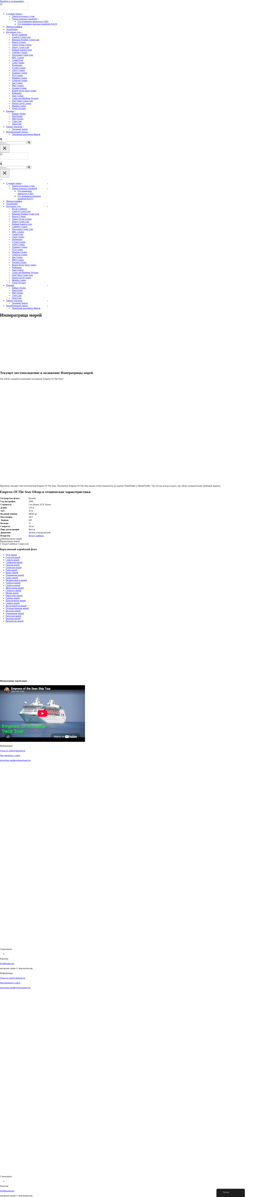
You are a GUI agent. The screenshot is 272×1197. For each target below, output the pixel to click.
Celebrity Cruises (19, 52)
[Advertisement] (85, 346)
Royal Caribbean (19, 34)
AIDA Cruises (18, 70)
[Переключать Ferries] (47, 285)
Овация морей (13, 565)
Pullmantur (17, 93)
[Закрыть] (4, 148)
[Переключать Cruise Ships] (47, 206)
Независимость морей (16, 580)
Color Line (17, 121)
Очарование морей (15, 575)
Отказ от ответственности (12, 750)
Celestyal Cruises (19, 80)
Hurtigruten (17, 65)
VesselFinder (12, 29)
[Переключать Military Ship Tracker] (47, 188)
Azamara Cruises (19, 73)
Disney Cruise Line (20, 47)
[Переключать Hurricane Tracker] (47, 300)
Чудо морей (11, 555)
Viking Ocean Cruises (22, 45)
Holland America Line (22, 50)
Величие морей (13, 618)
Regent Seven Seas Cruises (24, 90)
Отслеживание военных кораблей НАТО (37, 24)
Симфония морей (14, 562)
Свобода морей (13, 583)
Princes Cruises (19, 42)
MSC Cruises (18, 57)
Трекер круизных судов (23, 16)
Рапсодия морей (13, 616)
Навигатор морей (14, 595)
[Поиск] (1, 139)
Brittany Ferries (19, 114)
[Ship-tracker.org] (14, 9)
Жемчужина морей (15, 588)
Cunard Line (17, 60)
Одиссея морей (13, 557)
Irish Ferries (17, 116)
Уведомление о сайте (10, 755)
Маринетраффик (14, 26)
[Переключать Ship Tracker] (47, 183)
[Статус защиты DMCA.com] (136, 944)
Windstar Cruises (19, 78)
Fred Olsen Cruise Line (22, 101)
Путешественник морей (17, 608)
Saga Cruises (18, 96)
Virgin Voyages (19, 108)
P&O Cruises (18, 85)
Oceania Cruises (19, 88)
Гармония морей (14, 567)
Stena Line (17, 124)
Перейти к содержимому (12, 1)
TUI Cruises (17, 75)
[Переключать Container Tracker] (47, 306)
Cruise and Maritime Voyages (25, 98)
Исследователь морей (16, 606)
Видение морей (13, 611)
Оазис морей (12, 577)
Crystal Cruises (19, 68)
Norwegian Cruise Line (22, 55)
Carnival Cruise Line (21, 37)
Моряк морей (12, 593)
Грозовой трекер (20, 129)
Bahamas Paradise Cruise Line (25, 39)
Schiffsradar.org (7, 963)
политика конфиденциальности (15, 760)
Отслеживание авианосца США (33, 21)
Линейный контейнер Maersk (26, 134)
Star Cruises (17, 83)
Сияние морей (13, 598)
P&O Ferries (17, 119)
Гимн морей (11, 570)
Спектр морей (12, 560)
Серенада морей (13, 590)
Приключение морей (16, 600)
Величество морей (15, 621)
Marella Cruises (19, 106)
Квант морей (12, 572)
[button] (22, 14)
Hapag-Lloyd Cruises (21, 103)
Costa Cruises (18, 62)
